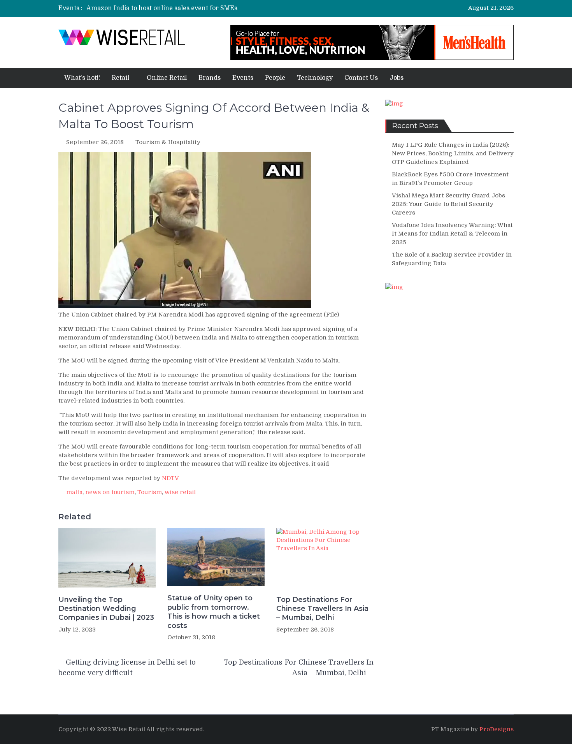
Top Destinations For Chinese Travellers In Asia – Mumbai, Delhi (322, 608)
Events (242, 77)
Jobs (397, 77)
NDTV (170, 478)
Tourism (149, 492)
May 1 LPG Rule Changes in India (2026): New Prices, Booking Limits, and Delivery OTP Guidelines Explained (453, 153)
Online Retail (167, 77)
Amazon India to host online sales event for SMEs (161, 8)
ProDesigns (496, 729)
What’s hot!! (82, 77)
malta (74, 492)
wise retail (180, 492)
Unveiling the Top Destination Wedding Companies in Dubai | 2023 (106, 608)
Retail (120, 77)
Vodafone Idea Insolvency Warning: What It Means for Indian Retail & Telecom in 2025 (452, 234)
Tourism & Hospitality (167, 142)
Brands (209, 77)
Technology (315, 77)
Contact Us (361, 77)
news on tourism (110, 492)
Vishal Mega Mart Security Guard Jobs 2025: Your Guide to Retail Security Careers (448, 204)
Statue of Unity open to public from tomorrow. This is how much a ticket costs (213, 612)
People (275, 77)
